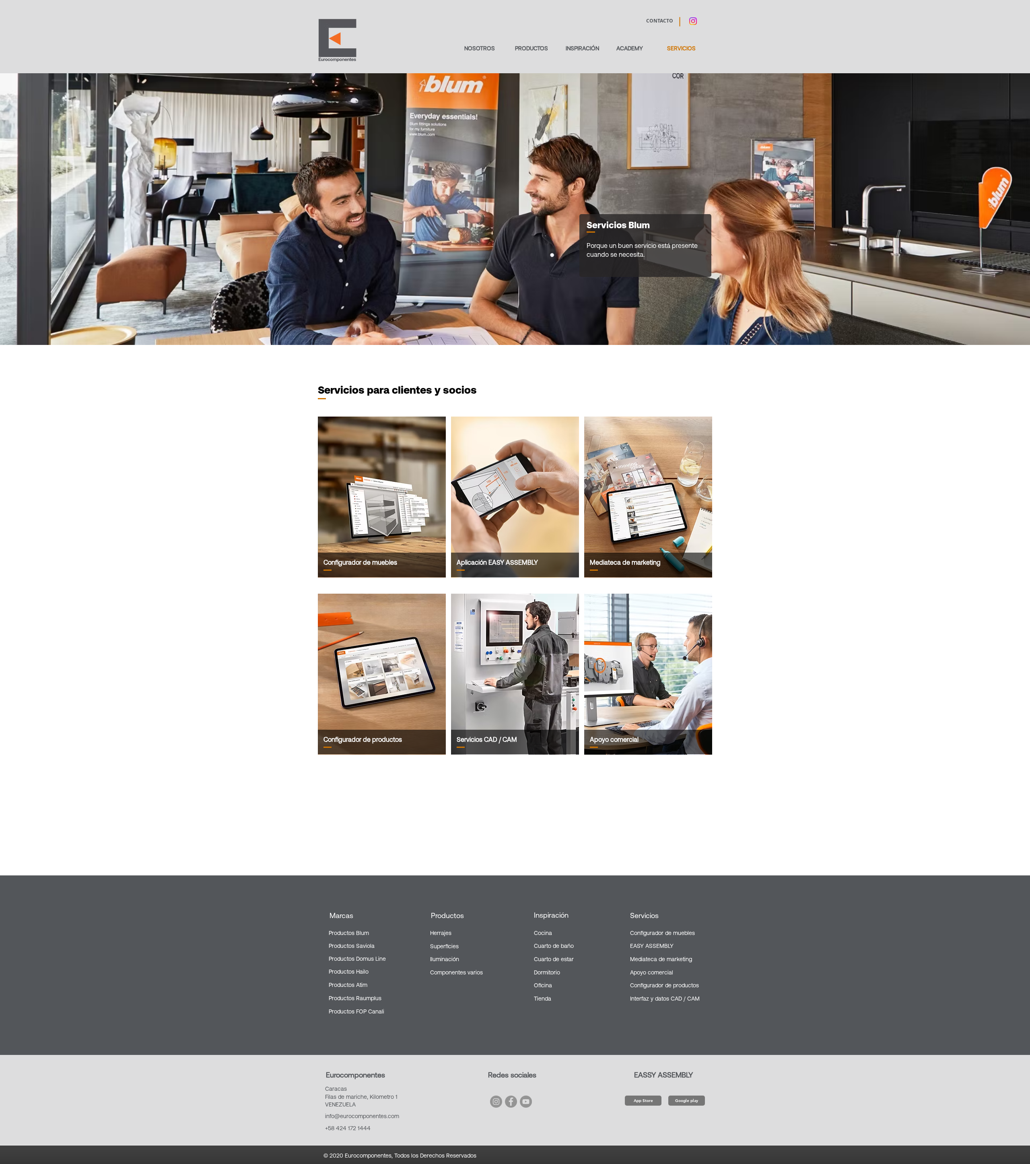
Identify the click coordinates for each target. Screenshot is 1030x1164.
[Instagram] (496, 1102)
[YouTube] (526, 1102)
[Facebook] (511, 1102)
